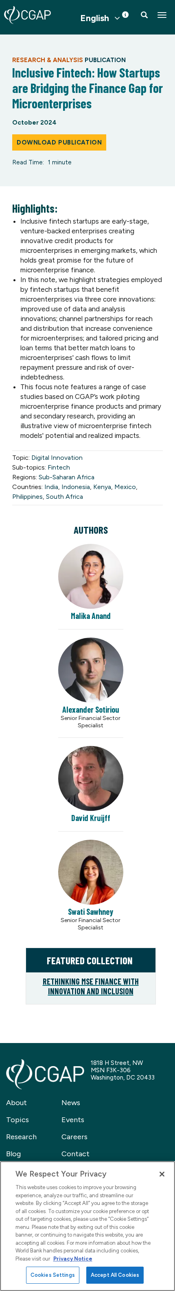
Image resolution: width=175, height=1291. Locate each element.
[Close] (162, 1174)
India (51, 487)
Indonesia (75, 487)
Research (21, 1136)
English (94, 18)
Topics (17, 1119)
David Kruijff (90, 818)
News (70, 1102)
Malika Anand (91, 616)
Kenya (102, 487)
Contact (75, 1153)
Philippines (27, 496)
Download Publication (59, 142)
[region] (87, 1226)
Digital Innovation (57, 457)
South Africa (64, 496)
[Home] (27, 15)
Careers (74, 1136)
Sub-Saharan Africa (66, 477)
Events (72, 1119)
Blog (13, 1153)
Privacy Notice (72, 1259)
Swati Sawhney (90, 911)
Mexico (125, 487)
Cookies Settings (53, 1275)
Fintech (59, 467)
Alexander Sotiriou (90, 709)
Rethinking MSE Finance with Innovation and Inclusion (91, 986)
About (16, 1102)
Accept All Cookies (115, 1275)
